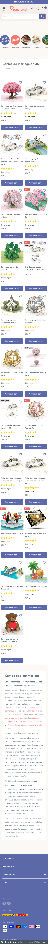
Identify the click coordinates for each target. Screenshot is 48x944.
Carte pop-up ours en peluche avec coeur (10, 640)
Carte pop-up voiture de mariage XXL (11, 426)
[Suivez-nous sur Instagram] (4, 903)
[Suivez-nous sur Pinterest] (9, 903)
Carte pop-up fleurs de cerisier (10, 215)
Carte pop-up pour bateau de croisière (12, 587)
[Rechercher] (42, 16)
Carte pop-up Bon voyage (36, 586)
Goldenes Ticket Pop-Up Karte (35, 534)
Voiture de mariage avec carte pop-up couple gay (11, 479)
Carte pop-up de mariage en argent (35, 321)
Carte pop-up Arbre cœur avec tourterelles (12, 107)
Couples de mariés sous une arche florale (25, 725)
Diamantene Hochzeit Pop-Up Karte (34, 426)
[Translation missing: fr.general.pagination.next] (44, 2)
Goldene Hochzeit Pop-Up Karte (12, 374)
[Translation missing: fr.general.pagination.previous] (3, 2)
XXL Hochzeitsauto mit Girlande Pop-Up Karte (34, 268)
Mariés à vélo (33, 711)
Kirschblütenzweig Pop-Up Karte (36, 215)
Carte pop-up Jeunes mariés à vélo (33, 160)
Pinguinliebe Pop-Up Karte (12, 533)
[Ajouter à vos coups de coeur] (20, 82)
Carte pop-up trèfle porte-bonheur (9, 268)
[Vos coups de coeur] (38, 8)
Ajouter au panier (12, 127)
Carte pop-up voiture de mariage (35, 107)
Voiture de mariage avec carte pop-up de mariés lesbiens (35, 480)
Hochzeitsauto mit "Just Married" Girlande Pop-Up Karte (12, 161)
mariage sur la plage (31, 721)
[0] (43, 8)
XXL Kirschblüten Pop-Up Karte (35, 374)
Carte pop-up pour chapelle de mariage (9, 321)
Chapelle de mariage (19, 714)
